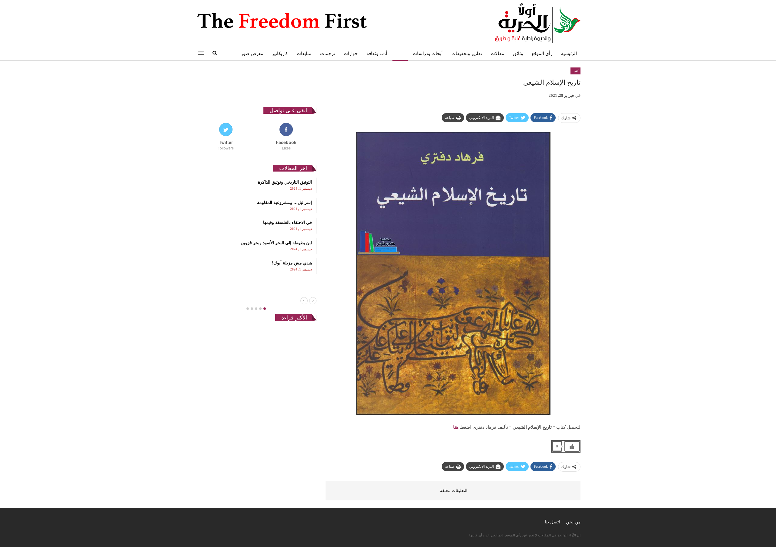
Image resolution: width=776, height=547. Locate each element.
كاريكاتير (280, 53)
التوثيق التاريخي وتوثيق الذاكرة (285, 182)
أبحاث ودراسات (428, 53)
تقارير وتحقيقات (466, 53)
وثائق (518, 53)
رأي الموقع (542, 53)
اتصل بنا (552, 521)
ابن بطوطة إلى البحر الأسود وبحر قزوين (276, 243)
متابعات (304, 53)
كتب (400, 53)
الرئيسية (569, 53)
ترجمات (327, 53)
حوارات (351, 53)
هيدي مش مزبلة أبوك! (292, 263)
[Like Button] (572, 446)
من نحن (573, 521)
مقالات (497, 53)
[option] (256, 226)
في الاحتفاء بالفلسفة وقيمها (287, 222)
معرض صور (252, 53)
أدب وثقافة (376, 53)
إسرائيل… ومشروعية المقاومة (284, 202)
